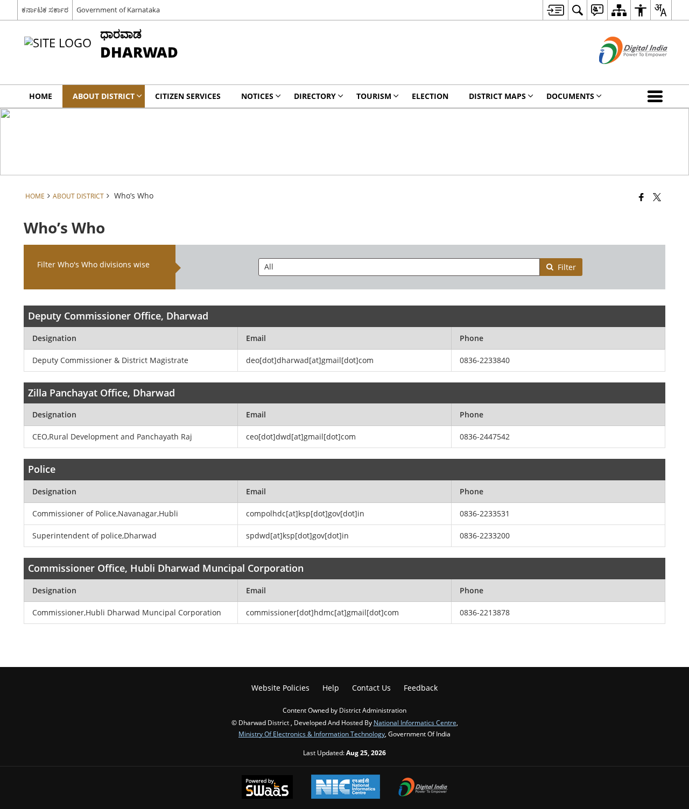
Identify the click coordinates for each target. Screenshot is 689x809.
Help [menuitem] (330, 688)
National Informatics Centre (415, 722)
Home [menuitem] (40, 96)
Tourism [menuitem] (373, 96)
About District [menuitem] (104, 96)
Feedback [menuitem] (421, 688)
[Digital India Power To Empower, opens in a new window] (423, 788)
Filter (567, 267)
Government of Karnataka (118, 10)
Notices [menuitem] (257, 96)
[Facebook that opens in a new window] (641, 197)
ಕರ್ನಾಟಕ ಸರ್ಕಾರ (45, 10)
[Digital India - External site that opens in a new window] (620, 73)
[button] (657, 96)
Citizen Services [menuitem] (188, 96)
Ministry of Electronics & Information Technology (311, 733)
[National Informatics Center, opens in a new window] (345, 788)
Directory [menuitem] (315, 96)
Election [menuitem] (430, 96)
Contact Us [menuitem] (371, 688)
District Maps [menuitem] (497, 96)
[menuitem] (555, 10)
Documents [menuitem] (570, 96)
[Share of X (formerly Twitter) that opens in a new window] (657, 197)
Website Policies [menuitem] (280, 688)
